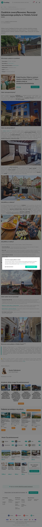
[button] (9, 266)
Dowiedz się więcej (23, 264)
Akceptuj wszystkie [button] (31, 266)
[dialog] (21, 263)
